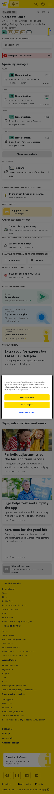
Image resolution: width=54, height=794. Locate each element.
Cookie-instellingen (27, 412)
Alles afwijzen (27, 405)
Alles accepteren (27, 397)
